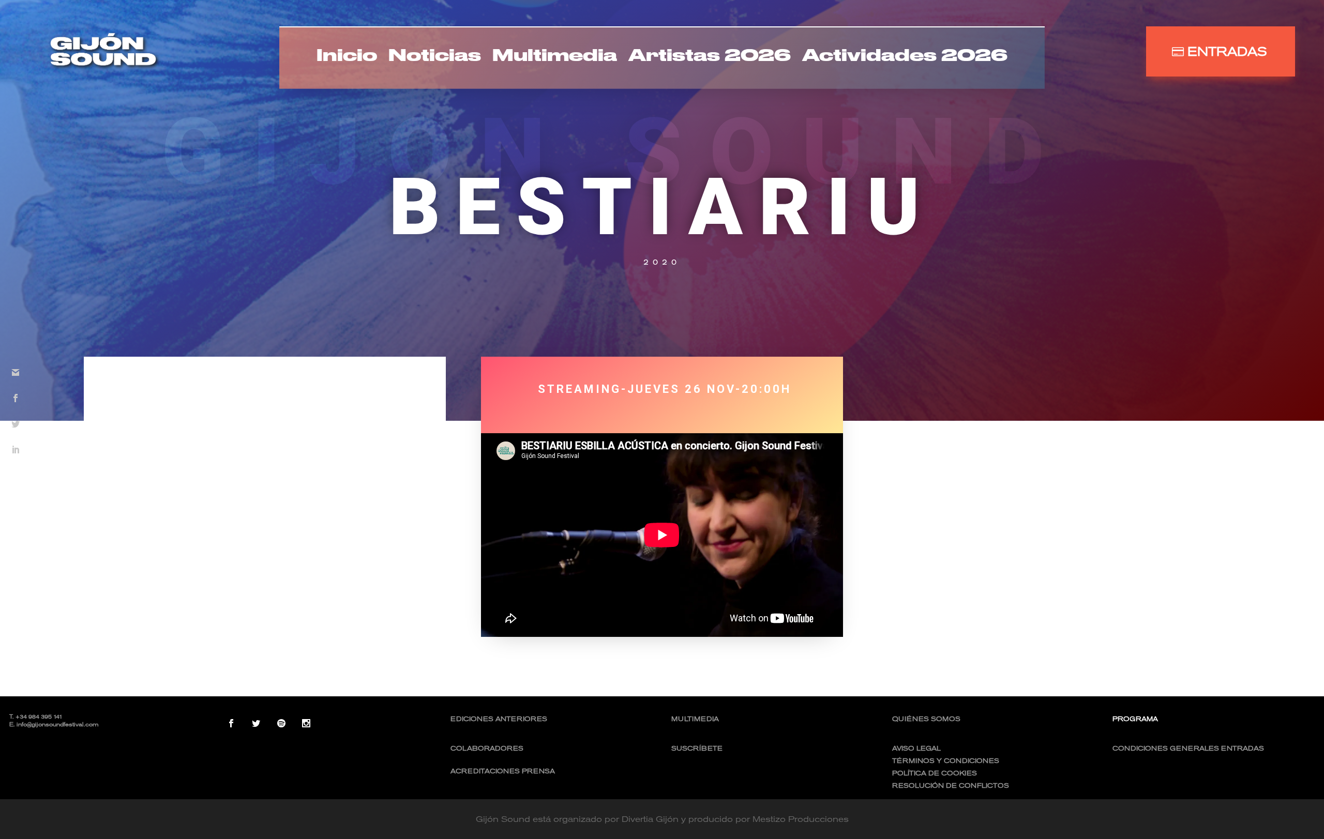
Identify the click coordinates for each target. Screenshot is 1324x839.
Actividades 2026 (904, 57)
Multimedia (554, 57)
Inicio (347, 57)
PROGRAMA (1135, 719)
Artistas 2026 (709, 57)
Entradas (1227, 51)
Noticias (434, 57)
